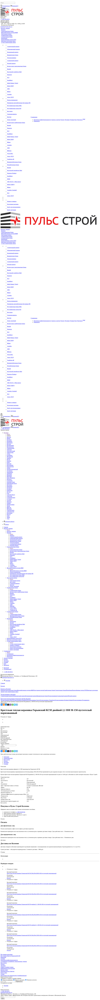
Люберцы (9, 473)
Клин (8, 462)
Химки (9, 503)
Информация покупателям (8, 968)
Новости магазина (20, 980)
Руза (8, 493)
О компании (10, 654)
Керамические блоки (42, 696)
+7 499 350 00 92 (5, 19)
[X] (8, 705)
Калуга (9, 514)
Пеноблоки (13, 621)
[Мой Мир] (6, 705)
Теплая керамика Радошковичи (81, 700)
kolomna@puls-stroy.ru (6, 26)
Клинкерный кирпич (31, 696)
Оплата (3, 964)
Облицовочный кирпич (19, 696)
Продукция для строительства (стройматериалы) (14, 975)
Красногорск (10, 466)
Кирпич (12, 535)
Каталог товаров (11, 531)
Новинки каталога (32, 980)
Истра (8, 459)
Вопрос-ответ (4, 970)
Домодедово (10, 452)
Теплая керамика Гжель (33, 700)
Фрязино (9, 501)
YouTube (8, 680)
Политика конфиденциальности (9, 960)
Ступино (9, 499)
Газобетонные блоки (15, 590)
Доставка (3, 965)
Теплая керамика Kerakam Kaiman (64, 700)
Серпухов (9, 496)
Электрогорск (10, 510)
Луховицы (9, 470)
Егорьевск (9, 455)
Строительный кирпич (7, 696)
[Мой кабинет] (1, 414)
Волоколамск (10, 445)
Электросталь (10, 511)
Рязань (8, 438)
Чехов (8, 506)
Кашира (9, 461)
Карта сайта (4, 972)
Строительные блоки (15, 614)
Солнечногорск (11, 497)
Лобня (8, 468)
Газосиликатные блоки (16, 549)
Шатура (9, 507)
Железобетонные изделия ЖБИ (18, 570)
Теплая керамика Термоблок (47, 700)
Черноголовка (10, 504)
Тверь (8, 517)
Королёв (9, 463)
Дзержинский (10, 448)
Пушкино (9, 487)
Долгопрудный (11, 451)
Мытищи (9, 476)
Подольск (9, 485)
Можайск (9, 475)
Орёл (8, 516)
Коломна (9, 439)
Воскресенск (10, 447)
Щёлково (9, 508)
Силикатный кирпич (62, 696)
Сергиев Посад (11, 494)
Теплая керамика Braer (7, 700)
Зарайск (9, 458)
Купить (9, 878)
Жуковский (10, 456)
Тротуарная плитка (15, 580)
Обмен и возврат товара (7, 967)
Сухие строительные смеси (17, 644)
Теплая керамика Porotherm (20, 700)
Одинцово (9, 480)
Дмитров (9, 449)
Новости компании (7, 980)
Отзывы (3, 958)
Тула (8, 518)
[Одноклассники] (4, 705)
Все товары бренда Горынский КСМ (10, 956)
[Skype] (15, 705)
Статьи (2, 974)
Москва (9, 437)
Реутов (9, 492)
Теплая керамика (52, 696)
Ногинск (9, 479)
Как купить (4, 963)
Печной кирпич (72, 696)
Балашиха (9, 441)
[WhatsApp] (12, 705)
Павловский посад (12, 483)
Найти (2, 998)
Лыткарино (10, 472)
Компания (3, 957)
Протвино (9, 486)
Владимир (9, 513)
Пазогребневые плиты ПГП (79, 690)
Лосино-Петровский (12, 469)
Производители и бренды (7, 971)
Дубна (8, 454)
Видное (9, 444)
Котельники (10, 465)
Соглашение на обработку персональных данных (14, 961)
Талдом (9, 500)
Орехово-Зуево (11, 482)
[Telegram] (17, 705)
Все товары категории (6, 954)
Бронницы (9, 442)
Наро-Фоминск (11, 477)
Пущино (9, 489)
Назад (8, 434)
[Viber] (10, 705)
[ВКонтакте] (1, 705)
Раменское (9, 490)
